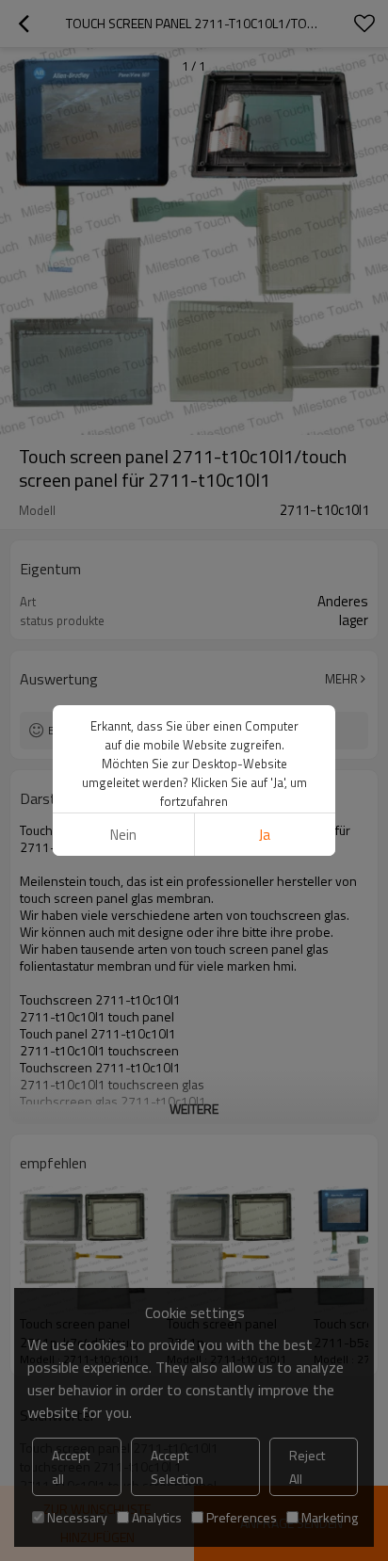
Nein (123, 834)
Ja (264, 834)
